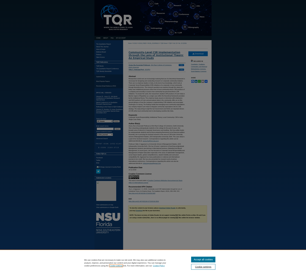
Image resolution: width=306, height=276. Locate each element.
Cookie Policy (159, 266)
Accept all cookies (203, 259)
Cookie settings (116, 266)
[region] (153, 263)
